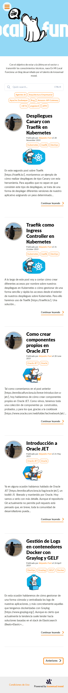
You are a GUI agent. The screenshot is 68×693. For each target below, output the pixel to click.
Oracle (44, 363)
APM (44, 106)
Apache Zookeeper (19, 100)
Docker (60, 570)
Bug (33, 100)
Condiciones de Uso (19, 685)
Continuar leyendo (51, 203)
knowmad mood (55, 686)
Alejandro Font (45, 138)
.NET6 (24, 106)
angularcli (34, 106)
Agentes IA (21, 95)
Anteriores (52, 661)
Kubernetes (32, 145)
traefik (44, 145)
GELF (51, 570)
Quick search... (37, 87)
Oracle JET (32, 363)
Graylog (42, 570)
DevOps (54, 145)
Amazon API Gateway (48, 100)
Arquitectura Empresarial (40, 95)
